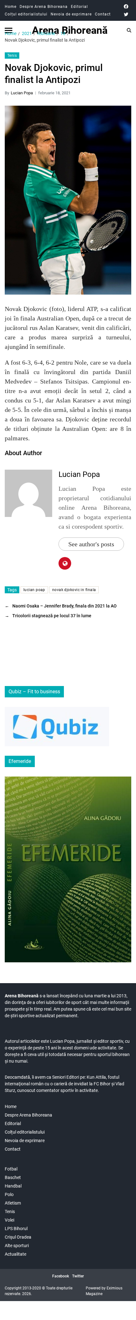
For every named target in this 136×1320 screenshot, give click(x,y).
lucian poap (34, 590)
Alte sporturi (17, 1245)
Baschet (13, 1177)
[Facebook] (126, 6)
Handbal (13, 1185)
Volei (9, 1220)
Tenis (12, 55)
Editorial (79, 6)
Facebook (60, 1276)
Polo (9, 1194)
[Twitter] (126, 14)
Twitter (78, 1276)
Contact (103, 14)
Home (10, 6)
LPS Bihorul (16, 1228)
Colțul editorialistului (26, 14)
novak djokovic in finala (74, 590)
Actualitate (15, 1254)
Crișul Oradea (18, 1237)
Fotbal (11, 1168)
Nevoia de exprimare (71, 14)
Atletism (13, 1203)
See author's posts (91, 544)
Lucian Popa (22, 93)
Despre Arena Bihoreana (44, 6)
